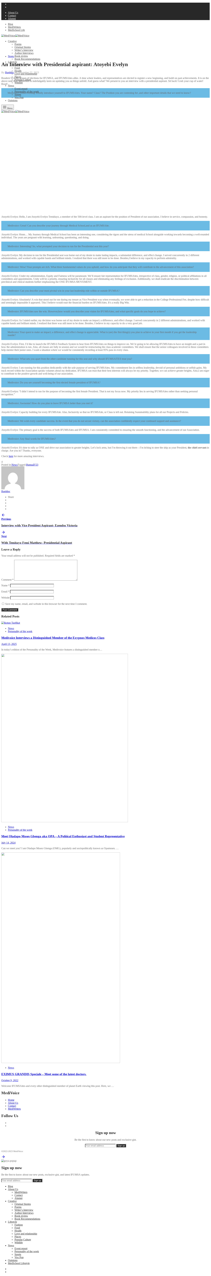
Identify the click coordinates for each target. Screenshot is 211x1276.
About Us (13, 12)
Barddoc (9, 72)
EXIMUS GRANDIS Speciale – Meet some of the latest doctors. (43, 1074)
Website (5, 597)
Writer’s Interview (24, 50)
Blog (10, 24)
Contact (12, 15)
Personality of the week (20, 631)
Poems (18, 44)
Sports (18, 94)
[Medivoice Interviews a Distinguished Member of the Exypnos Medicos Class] (10, 622)
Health (18, 70)
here (11, 456)
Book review (21, 56)
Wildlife (19, 82)
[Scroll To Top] (3, 1157)
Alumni (12, 18)
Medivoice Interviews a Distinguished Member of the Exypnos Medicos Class (52, 637)
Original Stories (23, 47)
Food (17, 67)
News (11, 85)
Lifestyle (12, 1221)
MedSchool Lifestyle (19, 1263)
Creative (12, 41)
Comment (7, 579)
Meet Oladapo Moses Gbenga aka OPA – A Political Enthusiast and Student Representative (63, 836)
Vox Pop (19, 97)
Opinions (12, 1260)
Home (11, 1100)
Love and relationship (26, 1233)
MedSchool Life (16, 30)
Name (5, 585)
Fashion (19, 1224)
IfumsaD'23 (32, 464)
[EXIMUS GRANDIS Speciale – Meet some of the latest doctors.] (60, 1062)
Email (5, 591)
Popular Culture (23, 1239)
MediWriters (14, 27)
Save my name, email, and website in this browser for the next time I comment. (46, 603)
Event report (21, 88)
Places (18, 1236)
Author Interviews (24, 53)
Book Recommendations (27, 59)
